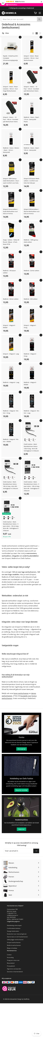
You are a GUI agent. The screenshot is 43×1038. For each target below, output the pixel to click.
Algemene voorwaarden (14, 969)
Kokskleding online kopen (14, 925)
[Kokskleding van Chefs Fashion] (21, 766)
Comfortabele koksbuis (13, 928)
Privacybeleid (11, 966)
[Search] (39, 19)
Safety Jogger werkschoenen (15, 939)
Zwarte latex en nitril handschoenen (17, 937)
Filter (7, 33)
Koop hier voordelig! (21, 790)
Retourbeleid (10, 963)
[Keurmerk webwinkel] (9, 989)
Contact (9, 955)
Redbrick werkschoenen (14, 945)
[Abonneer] (36, 851)
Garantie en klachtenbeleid (15, 972)
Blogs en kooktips (12, 948)
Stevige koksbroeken (13, 931)
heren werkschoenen (21, 693)
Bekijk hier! (21, 829)
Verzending (10, 957)
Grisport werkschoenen (14, 942)
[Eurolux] (21, 725)
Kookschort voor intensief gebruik (16, 934)
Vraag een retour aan (13, 960)
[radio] (26, 440)
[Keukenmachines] (21, 807)
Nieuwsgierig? (21, 749)
